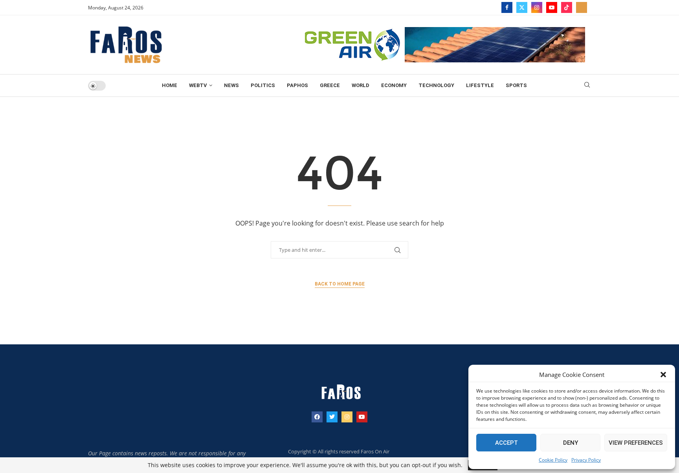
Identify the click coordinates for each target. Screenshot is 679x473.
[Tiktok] (566, 7)
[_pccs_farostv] (581, 7)
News (231, 85)
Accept (506, 442)
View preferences (636, 442)
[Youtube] (551, 7)
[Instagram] (536, 7)
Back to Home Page (340, 284)
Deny (570, 442)
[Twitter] (521, 7)
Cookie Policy (553, 460)
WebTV (198, 85)
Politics (263, 85)
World (360, 85)
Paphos (297, 85)
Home (169, 85)
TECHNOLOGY (436, 85)
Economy (394, 85)
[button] (663, 374)
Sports (516, 85)
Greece (330, 85)
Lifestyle (480, 85)
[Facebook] (506, 7)
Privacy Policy (586, 460)
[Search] (587, 85)
